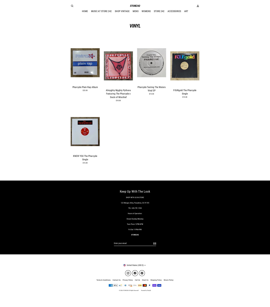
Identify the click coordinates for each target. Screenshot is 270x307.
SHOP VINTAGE (122, 11)
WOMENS (146, 11)
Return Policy (168, 280)
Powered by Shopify (146, 290)
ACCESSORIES (174, 11)
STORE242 (135, 6)
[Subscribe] (154, 243)
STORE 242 (159, 11)
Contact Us (117, 280)
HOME (85, 11)
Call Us (137, 280)
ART (186, 11)
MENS (135, 11)
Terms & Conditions (104, 280)
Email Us (145, 280)
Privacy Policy (128, 280)
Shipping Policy (156, 280)
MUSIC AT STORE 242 (101, 11)
